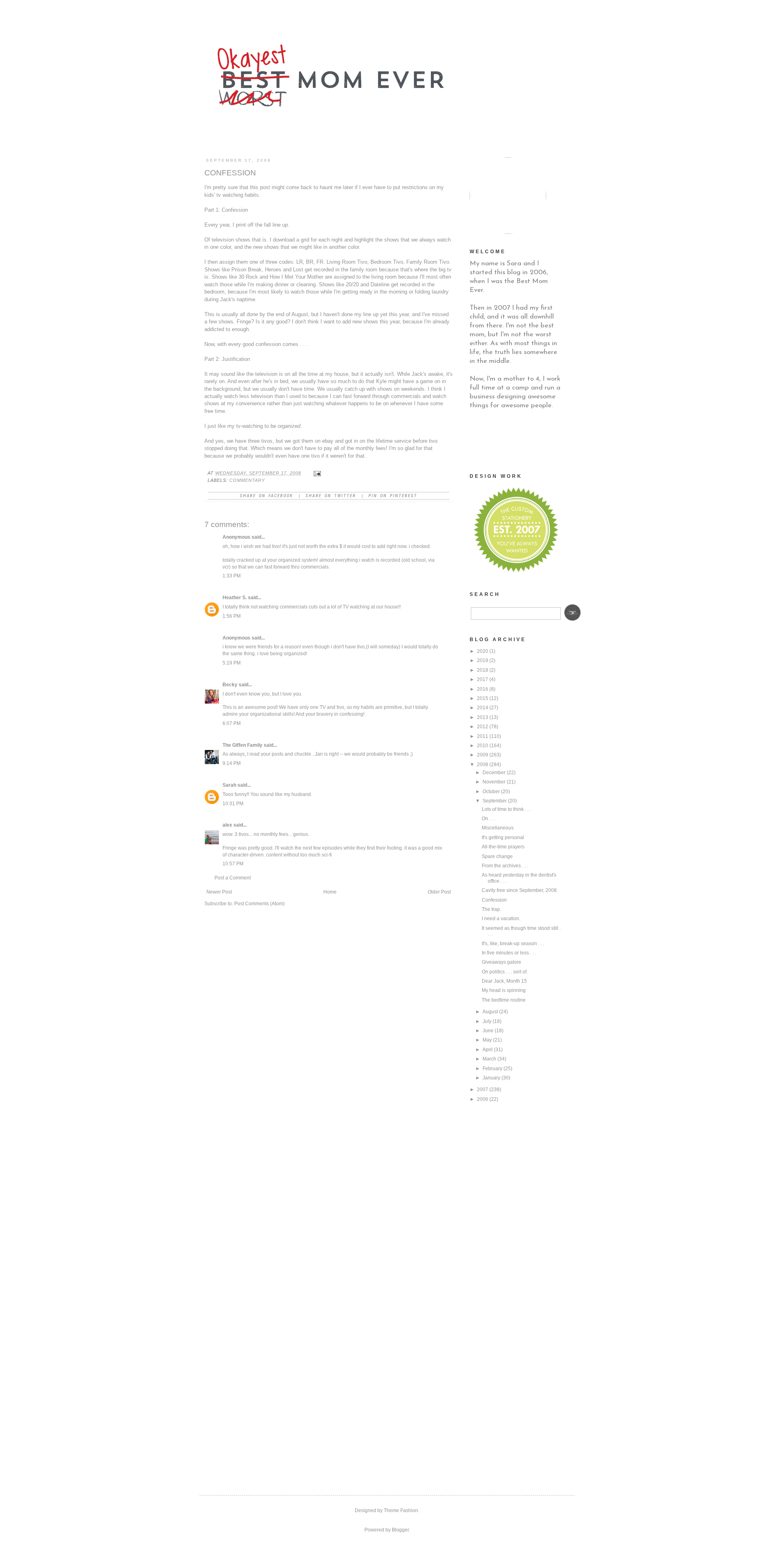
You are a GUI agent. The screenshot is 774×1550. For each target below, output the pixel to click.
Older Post (439, 892)
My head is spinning (504, 990)
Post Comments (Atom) (259, 903)
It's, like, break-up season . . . (513, 943)
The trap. (491, 909)
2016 (482, 689)
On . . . (488, 818)
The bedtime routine (504, 1000)
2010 (482, 745)
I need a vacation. (501, 918)
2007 (482, 1089)
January (491, 1078)
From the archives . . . (505, 866)
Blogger (400, 1530)
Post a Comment (232, 878)
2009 (482, 755)
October (491, 791)
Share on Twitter (331, 495)
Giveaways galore (501, 962)
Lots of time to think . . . (506, 809)
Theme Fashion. (401, 1510)
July (487, 1021)
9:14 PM (232, 763)
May (487, 1040)
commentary (247, 480)
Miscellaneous (498, 828)
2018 (482, 670)
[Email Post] (317, 473)
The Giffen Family (242, 745)
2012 (482, 726)
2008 (482, 764)
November (494, 782)
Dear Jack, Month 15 (504, 981)
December (494, 772)
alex (227, 825)
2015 (482, 698)
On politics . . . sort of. (505, 972)
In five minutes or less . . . (509, 953)
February (492, 1068)
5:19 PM (232, 663)
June (488, 1030)
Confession (494, 900)
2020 (482, 651)
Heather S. (235, 597)
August (490, 1012)
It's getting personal (503, 837)
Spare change (497, 856)
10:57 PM (233, 864)
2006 (482, 1099)
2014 (482, 707)
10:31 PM (233, 803)
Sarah (229, 785)
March (489, 1059)
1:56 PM (232, 616)
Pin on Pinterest (392, 495)
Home (330, 892)
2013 (482, 717)
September (495, 801)
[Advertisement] (510, 440)
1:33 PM (232, 576)
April (488, 1049)
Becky (230, 685)
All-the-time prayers (503, 847)
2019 (482, 660)
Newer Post (219, 892)
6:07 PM (232, 723)
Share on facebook (266, 495)
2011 (482, 736)
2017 (482, 679)
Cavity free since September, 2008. (520, 890)
